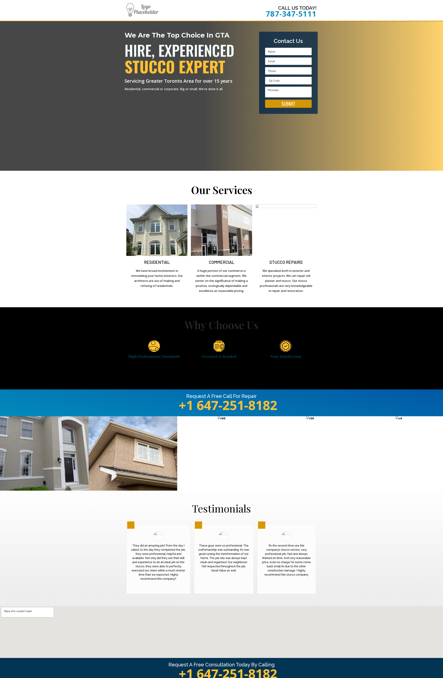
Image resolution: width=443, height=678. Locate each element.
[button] (3, 454)
